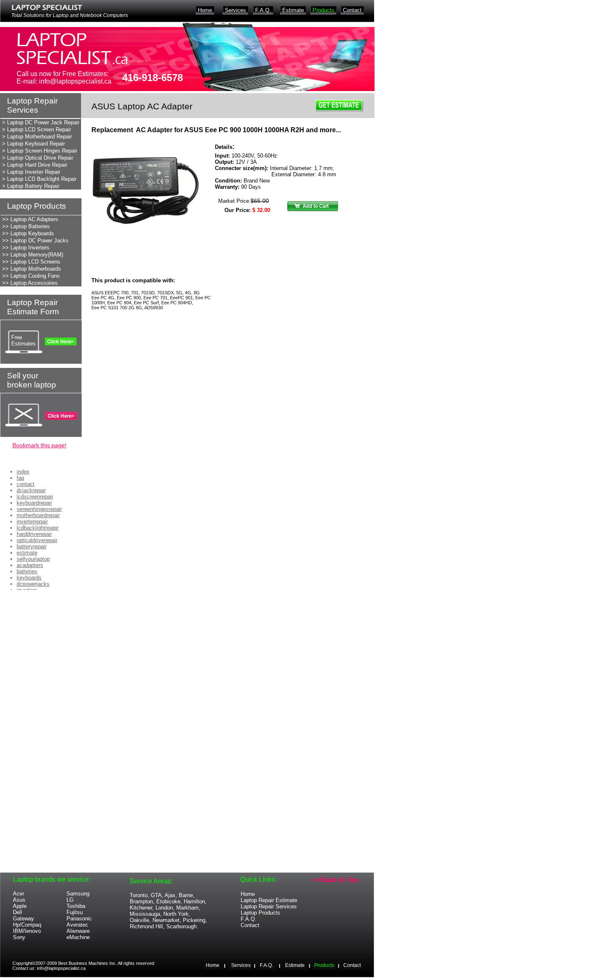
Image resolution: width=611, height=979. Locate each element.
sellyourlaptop (33, 559)
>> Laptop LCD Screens (31, 262)
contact (25, 484)
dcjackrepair (31, 490)
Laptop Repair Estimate (269, 900)
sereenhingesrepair (39, 509)
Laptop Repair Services (269, 906)
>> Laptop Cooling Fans (31, 276)
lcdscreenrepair (35, 496)
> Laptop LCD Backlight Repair (39, 179)
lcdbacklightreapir (38, 528)
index (23, 472)
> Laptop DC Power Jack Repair (40, 122)
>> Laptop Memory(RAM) (32, 255)
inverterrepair (32, 521)
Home (248, 894)
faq (20, 478)
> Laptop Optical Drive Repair (37, 158)
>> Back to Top (335, 879)
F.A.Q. (248, 919)
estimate (27, 553)
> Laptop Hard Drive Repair (34, 165)
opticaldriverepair (37, 540)
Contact (250, 925)
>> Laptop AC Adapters (30, 219)
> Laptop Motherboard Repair (37, 136)
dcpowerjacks (33, 584)
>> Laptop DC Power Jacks (35, 240)
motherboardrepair (38, 515)
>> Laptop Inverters (25, 247)
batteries (27, 571)
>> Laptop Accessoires (30, 283)
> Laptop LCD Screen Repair (36, 129)
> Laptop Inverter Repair (31, 172)
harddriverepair (34, 534)
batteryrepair (32, 546)
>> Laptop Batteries (26, 226)
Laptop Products (260, 913)
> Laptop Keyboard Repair (33, 144)
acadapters (30, 565)
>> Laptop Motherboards (31, 269)
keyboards (29, 578)
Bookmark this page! (39, 445)
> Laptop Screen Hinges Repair (39, 151)
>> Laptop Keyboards (28, 233)
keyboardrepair (34, 503)
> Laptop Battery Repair (30, 186)
